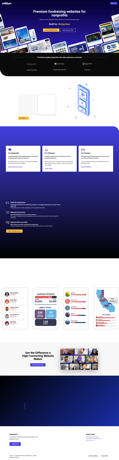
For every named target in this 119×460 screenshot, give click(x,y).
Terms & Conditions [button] (93, 455)
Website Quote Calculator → (93, 436)
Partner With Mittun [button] (86, 166)
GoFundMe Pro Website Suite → (94, 438)
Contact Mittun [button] (48, 168)
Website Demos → (90, 440)
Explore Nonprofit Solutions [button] (15, 166)
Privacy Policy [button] (104, 455)
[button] (113, 3)
